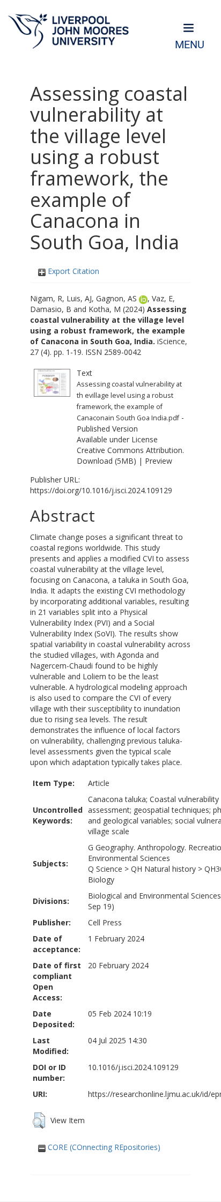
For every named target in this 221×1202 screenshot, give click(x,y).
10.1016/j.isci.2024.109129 (133, 1067)
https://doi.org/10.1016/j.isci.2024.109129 (101, 490)
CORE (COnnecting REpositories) (103, 1147)
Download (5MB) (106, 461)
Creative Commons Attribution (129, 450)
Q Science (105, 869)
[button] (39, 1120)
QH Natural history (163, 869)
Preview (158, 461)
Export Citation (72, 271)
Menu (189, 45)
